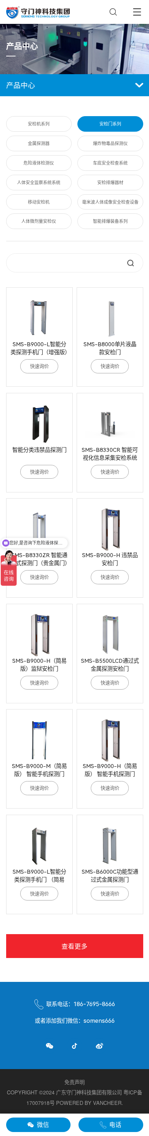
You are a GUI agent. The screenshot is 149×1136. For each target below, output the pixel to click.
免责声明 (74, 1082)
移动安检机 (39, 202)
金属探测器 (39, 143)
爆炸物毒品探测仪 (110, 143)
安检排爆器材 (110, 182)
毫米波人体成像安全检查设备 (110, 202)
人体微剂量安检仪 (38, 221)
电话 (115, 1124)
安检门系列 (110, 123)
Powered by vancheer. (89, 1102)
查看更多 (74, 945)
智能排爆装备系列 (110, 221)
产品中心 (20, 85)
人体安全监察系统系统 (38, 182)
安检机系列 (39, 123)
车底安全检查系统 (110, 163)
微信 (43, 1124)
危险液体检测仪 (39, 163)
